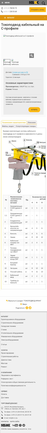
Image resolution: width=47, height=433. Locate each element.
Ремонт (4, 367)
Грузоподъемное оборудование (13, 319)
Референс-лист (7, 379)
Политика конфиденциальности (13, 386)
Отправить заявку (37, 10)
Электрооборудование (10, 340)
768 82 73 (10, 8)
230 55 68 (10, 11)
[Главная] (34, 3)
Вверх (24, 304)
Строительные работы (9, 356)
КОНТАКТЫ (4, 421)
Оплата (4, 394)
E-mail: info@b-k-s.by (10, 418)
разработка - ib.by (25, 429)
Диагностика (6, 360)
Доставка (5, 398)
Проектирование (7, 353)
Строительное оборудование (12, 323)
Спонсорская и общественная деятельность (18, 382)
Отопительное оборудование (12, 333)
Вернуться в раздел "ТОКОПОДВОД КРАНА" (24, 301)
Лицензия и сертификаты (11, 375)
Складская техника (8, 326)
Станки (4, 330)
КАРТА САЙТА (14, 421)
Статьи (4, 344)
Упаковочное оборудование (11, 336)
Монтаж (4, 363)
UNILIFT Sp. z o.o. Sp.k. (27, 86)
